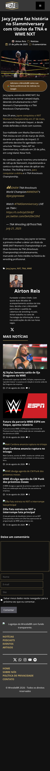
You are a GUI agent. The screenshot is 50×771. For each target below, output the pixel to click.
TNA (24, 268)
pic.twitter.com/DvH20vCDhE (23, 216)
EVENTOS (8, 643)
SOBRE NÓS (9, 672)
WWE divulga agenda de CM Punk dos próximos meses (23, 480)
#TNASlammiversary (26, 204)
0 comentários (39, 44)
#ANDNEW (12, 187)
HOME (6, 668)
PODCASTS (9, 640)
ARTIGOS (8, 647)
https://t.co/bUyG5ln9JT (20, 212)
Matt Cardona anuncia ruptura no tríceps (24, 450)
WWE (29, 268)
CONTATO (8, 679)
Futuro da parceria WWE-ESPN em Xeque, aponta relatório (24, 423)
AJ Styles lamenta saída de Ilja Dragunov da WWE (21, 374)
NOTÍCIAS (8, 636)
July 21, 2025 (13, 228)
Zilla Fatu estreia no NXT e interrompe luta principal (19, 510)
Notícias (34, 41)
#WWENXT (32, 192)
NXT (19, 268)
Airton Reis (20, 41)
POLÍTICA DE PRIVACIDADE (18, 675)
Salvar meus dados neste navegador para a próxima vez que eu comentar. (26, 600)
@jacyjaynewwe (15, 196)
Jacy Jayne (11, 268)
